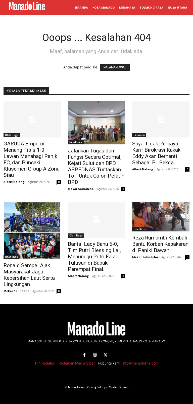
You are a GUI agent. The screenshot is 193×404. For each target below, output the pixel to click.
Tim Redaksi (44, 363)
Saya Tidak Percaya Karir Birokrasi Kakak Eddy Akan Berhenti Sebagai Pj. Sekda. (156, 153)
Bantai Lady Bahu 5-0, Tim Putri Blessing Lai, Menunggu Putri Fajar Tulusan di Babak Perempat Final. (94, 256)
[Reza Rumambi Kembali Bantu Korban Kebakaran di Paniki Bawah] (160, 216)
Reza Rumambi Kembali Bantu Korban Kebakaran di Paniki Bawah (160, 244)
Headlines (75, 142)
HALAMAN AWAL (115, 67)
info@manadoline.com (140, 363)
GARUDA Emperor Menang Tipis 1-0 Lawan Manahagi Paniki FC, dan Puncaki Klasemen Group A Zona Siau (32, 159)
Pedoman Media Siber (77, 363)
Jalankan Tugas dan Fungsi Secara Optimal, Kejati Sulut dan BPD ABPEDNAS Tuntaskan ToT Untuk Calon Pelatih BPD (96, 166)
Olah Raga (11, 135)
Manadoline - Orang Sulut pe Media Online (98, 387)
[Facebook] (84, 355)
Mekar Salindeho (80, 189)
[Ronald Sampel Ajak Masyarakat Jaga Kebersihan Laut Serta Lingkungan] (32, 230)
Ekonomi (139, 135)
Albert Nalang (14, 182)
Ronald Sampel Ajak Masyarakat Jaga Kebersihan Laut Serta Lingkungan (29, 274)
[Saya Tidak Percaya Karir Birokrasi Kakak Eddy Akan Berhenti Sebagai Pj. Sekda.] (160, 119)
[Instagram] (95, 355)
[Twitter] (106, 355)
